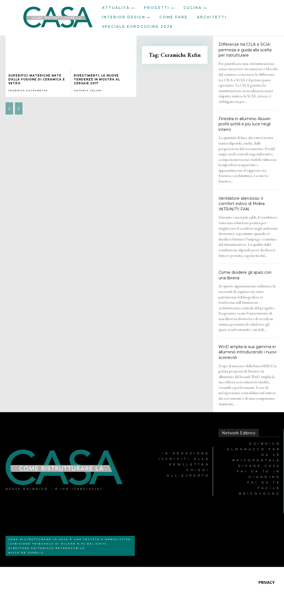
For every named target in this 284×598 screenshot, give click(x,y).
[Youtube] (145, 497)
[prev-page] (9, 108)
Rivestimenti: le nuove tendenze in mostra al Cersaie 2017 (97, 79)
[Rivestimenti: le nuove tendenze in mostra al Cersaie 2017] (103, 52)
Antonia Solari (88, 90)
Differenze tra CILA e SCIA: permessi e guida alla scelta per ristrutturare (245, 50)
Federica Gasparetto (28, 90)
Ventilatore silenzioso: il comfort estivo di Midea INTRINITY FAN (242, 204)
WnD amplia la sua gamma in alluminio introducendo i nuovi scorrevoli (248, 352)
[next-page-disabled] (18, 108)
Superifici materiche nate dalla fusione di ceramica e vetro (36, 79)
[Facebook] (145, 445)
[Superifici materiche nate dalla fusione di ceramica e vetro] (38, 52)
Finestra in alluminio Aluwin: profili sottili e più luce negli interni (245, 124)
